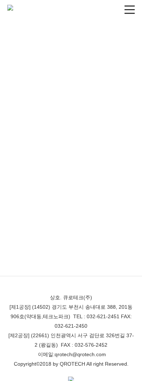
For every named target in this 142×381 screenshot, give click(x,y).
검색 (128, 101)
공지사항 (28, 70)
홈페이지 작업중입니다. (40, 131)
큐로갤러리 (71, 70)
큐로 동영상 (113, 70)
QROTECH (72, 364)
